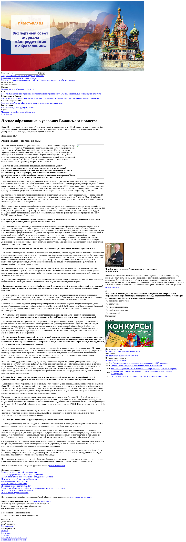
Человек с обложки (25, 89)
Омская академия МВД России (14, 481)
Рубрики (4, 89)
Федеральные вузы (76, 94)
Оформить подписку (27, 76)
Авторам (5, 535)
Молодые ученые (8, 112)
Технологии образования (33, 103)
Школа (4, 98)
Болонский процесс (21, 94)
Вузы (10, 94)
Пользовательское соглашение (14, 537)
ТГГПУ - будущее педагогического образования (22, 474)
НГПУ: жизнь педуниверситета (14, 493)
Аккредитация (7, 103)
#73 (136, 356)
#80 (127, 356)
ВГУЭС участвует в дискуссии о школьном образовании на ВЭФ (139, 376)
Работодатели (13, 107)
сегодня (121, 351)
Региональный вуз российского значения (19, 472)
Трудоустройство (26, 107)
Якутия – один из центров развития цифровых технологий (136, 366)
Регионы (34, 98)
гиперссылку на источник (80, 497)
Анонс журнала (112, 287)
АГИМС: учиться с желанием (14, 484)
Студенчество (94, 98)
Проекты (14, 76)
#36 (124, 356)
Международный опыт (53, 103)
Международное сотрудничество (52, 98)
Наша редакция (7, 526)
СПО (9, 98)
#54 (130, 356)
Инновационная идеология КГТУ (16, 486)
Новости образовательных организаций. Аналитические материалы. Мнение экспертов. (39, 79)
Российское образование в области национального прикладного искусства (33, 488)
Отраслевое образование (77, 98)
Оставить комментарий (40, 501)
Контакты (40, 76)
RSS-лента (123, 360)
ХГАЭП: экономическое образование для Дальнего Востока (27, 477)
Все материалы (111, 351)
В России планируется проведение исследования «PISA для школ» (140, 363)
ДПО (13, 98)
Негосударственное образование (44, 94)
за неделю (129, 351)
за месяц (137, 351)
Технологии (21, 112)
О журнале (5, 76)
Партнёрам (6, 533)
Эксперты (12, 89)
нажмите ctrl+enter (57, 466)
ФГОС (61, 94)
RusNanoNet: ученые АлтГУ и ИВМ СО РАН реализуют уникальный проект (144, 368)
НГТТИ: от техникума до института (17, 490)
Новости (4, 94)
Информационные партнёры (13, 540)
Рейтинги (18, 103)
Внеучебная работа (93, 94)
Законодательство (23, 98)
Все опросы (179, 291)
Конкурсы (30, 112)
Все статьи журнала (113, 356)
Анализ (4, 107)
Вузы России (6, 114)
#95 (133, 356)
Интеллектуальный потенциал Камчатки (19, 479)
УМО (66, 94)
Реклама (4, 531)
